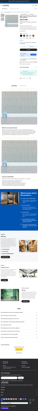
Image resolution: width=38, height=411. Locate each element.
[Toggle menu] (1, 5)
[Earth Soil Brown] (27, 39)
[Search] (35, 8)
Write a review (19, 349)
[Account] (33, 5)
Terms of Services (14, 380)
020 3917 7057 (5, 363)
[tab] (14, 86)
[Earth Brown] (33, 36)
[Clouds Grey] (27, 36)
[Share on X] (27, 78)
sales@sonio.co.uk (25, 363)
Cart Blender (13, 406)
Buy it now (28, 49)
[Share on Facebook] (24, 78)
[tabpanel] (19, 137)
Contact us (9, 134)
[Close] (36, 71)
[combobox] (19, 8)
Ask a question (27, 367)
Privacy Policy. (20, 380)
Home (2, 12)
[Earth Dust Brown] (21, 39)
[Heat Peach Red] (33, 39)
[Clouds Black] (21, 36)
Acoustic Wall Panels (7, 12)
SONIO (4, 406)
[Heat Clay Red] (30, 39)
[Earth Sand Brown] (24, 39)
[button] (1, 1)
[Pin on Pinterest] (30, 78)
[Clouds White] (30, 36)
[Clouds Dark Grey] (24, 36)
